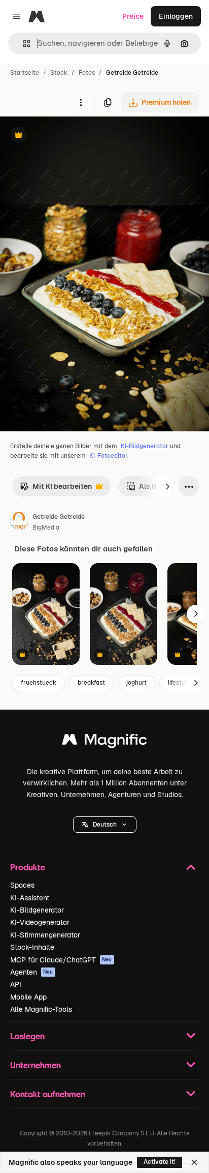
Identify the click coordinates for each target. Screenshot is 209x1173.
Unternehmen (35, 1065)
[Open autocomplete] (23, 43)
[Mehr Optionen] (81, 102)
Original (65, 136)
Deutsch (105, 824)
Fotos (87, 73)
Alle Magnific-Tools (41, 1009)
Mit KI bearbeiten (56, 489)
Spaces (22, 885)
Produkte (27, 867)
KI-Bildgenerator (144, 446)
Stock (58, 73)
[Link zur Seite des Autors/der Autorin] (19, 522)
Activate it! (160, 1162)
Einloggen (176, 16)
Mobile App (28, 997)
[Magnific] (104, 742)
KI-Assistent (29, 897)
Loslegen (27, 1036)
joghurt (136, 683)
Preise (133, 16)
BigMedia (45, 527)
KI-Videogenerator (39, 922)
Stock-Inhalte (32, 947)
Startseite (24, 73)
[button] (104, 824)
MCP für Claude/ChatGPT (61, 959)
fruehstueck (38, 683)
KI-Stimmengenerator (45, 935)
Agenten (31, 972)
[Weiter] (167, 486)
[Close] (194, 1162)
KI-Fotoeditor (108, 456)
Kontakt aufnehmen (47, 1094)
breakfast (91, 683)
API (15, 984)
